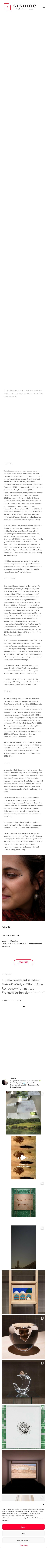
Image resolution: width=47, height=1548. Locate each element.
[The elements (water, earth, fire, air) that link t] (23, 1247)
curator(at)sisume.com (10, 935)
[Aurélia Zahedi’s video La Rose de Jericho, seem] (23, 1472)
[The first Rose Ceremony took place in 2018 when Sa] (23, 1382)
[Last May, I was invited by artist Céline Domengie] (23, 1112)
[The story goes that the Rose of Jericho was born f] (23, 1337)
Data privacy (24, 1545)
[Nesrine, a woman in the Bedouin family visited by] (23, 1292)
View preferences (23, 1540)
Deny (23, 1533)
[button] (43, 1504)
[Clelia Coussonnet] (20, 7)
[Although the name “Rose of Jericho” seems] (23, 1202)
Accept (23, 1527)
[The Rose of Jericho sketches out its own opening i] (23, 1427)
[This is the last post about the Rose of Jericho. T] (23, 1157)
